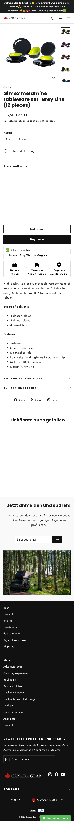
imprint (7, 621)
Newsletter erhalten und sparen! (35, 739)
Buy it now (37, 239)
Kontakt (11, 789)
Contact (8, 614)
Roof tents (9, 680)
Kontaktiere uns (56, 818)
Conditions (10, 627)
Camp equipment (13, 712)
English (15, 799)
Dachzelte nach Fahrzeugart (20, 699)
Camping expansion (15, 673)
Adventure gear (12, 667)
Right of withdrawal (15, 640)
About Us (8, 660)
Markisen (8, 705)
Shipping (24, 121)
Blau (8, 139)
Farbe (8, 133)
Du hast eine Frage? (20, 388)
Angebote (9, 719)
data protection (12, 634)
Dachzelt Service (13, 693)
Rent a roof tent (13, 686)
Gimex (7, 87)
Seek (6, 608)
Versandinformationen (23, 378)
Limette (22, 139)
